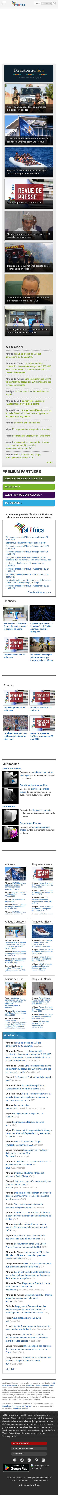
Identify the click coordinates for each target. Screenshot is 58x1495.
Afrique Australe (41, 864)
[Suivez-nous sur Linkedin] (29, 1460)
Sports (8, 685)
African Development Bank (22, 478)
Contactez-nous (21, 1480)
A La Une (13, 347)
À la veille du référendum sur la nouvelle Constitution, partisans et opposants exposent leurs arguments (28, 413)
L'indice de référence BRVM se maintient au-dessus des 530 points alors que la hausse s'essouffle (28, 382)
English (37, 3)
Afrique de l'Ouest (15, 979)
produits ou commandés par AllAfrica (16, 1406)
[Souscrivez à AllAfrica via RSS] (43, 1460)
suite (49, 462)
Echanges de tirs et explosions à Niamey (28, 429)
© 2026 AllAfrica (14, 1477)
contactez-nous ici (20, 1408)
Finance (9, 601)
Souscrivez (18, 1454)
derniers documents (42, 810)
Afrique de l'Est (40, 921)
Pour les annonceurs (23, 1448)
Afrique (9, 864)
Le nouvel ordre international (23, 423)
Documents (8, 806)
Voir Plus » (11, 1369)
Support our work (21, 1443)
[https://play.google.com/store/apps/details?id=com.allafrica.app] (16, 1468)
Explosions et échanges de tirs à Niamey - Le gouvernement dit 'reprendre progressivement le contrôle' (28, 445)
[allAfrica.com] (29, 528)
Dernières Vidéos (11, 768)
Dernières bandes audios (33, 785)
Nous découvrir (41, 1480)
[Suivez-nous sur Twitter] (21, 1460)
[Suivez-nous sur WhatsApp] (36, 1460)
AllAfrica (18, 3)
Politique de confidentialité (39, 1477)
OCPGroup (11, 486)
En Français (47, 3)
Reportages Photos (30, 823)
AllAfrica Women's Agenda (22, 495)
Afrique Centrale (14, 921)
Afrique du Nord (41, 979)
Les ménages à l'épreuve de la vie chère (28, 436)
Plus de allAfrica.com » (39, 592)
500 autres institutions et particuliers (40, 1385)
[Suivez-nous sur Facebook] (14, 1460)
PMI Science (12, 503)
